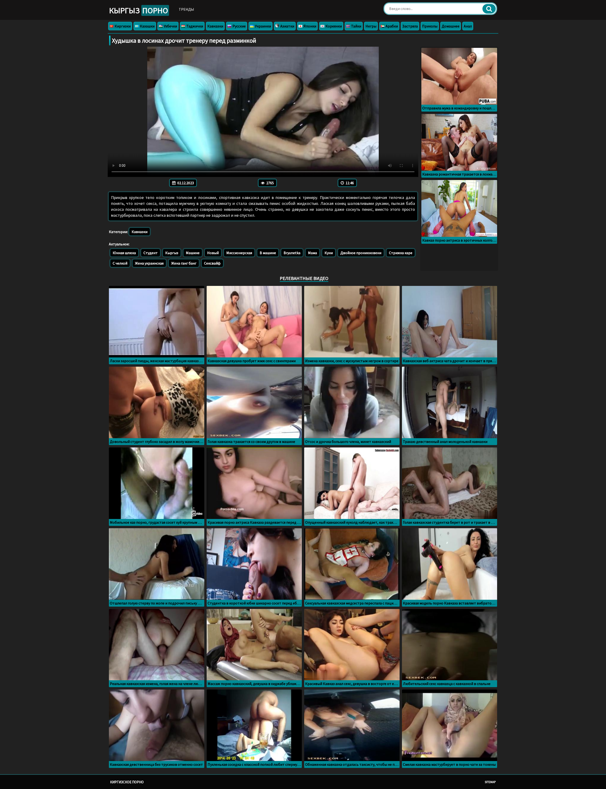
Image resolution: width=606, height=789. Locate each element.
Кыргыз (138, 10)
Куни (329, 252)
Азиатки (287, 26)
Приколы (429, 26)
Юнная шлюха (124, 252)
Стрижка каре (400, 252)
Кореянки (333, 26)
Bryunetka (292, 252)
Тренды (186, 9)
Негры (370, 26)
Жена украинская (149, 263)
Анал (468, 26)
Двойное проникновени (360, 252)
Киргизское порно (127, 782)
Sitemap (490, 782)
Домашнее (450, 26)
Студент (150, 252)
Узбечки (170, 26)
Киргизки (122, 26)
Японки (309, 26)
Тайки (355, 26)
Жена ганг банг (183, 263)
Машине (193, 252)
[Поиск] (489, 9)
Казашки (147, 26)
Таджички (194, 26)
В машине (268, 252)
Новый (213, 252)
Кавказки (215, 26)
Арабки (391, 26)
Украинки (262, 26)
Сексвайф (212, 263)
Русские (239, 26)
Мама (312, 252)
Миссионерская (239, 252)
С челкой (120, 263)
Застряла (410, 26)
